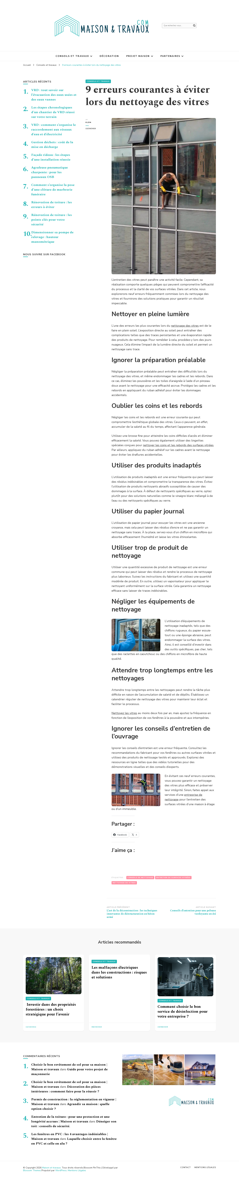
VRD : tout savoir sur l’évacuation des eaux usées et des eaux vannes (53, 95)
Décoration (109, 56)
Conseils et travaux (72, 56)
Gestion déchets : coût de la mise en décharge (52, 144)
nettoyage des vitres (185, 326)
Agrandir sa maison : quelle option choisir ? (70, 1106)
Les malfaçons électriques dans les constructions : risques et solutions (119, 972)
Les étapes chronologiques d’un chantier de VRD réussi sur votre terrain (53, 112)
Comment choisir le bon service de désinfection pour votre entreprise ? (183, 1011)
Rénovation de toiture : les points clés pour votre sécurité (51, 220)
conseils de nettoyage (140, 877)
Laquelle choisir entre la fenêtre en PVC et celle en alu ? (74, 1141)
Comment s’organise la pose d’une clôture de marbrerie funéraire (52, 190)
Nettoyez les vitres (124, 713)
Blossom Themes (32, 1170)
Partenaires (170, 56)
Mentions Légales (77, 1170)
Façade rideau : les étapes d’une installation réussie (50, 157)
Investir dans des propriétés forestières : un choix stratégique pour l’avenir (51, 1009)
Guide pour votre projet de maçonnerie (69, 1071)
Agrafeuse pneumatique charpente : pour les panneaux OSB (49, 172)
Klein (88, 122)
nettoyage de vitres (124, 883)
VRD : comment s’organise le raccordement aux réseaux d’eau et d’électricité (53, 129)
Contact (185, 1167)
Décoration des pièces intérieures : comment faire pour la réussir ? (66, 1089)
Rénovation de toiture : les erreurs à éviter (51, 204)
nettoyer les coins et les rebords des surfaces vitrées (178, 445)
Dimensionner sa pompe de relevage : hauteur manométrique (52, 237)
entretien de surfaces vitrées (173, 877)
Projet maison (138, 56)
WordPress (61, 1170)
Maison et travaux (51, 1167)
